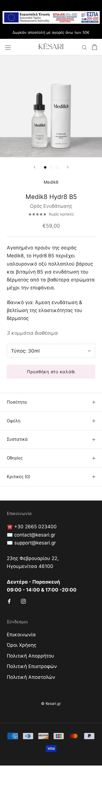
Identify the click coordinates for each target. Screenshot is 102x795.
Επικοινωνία (21, 634)
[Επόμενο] (68, 167)
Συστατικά (17, 439)
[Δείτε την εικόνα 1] (45, 167)
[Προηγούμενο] (34, 167)
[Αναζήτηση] (84, 47)
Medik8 (51, 182)
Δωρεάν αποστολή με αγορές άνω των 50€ (51, 32)
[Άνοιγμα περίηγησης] (8, 47)
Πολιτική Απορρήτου (30, 656)
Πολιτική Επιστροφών (32, 666)
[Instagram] (23, 601)
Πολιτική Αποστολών (31, 677)
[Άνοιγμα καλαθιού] (94, 47)
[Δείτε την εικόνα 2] (51, 167)
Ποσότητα (17, 402)
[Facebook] (9, 601)
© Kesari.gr (51, 703)
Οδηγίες (15, 458)
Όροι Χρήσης (21, 645)
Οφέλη (13, 420)
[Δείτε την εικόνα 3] (57, 167)
